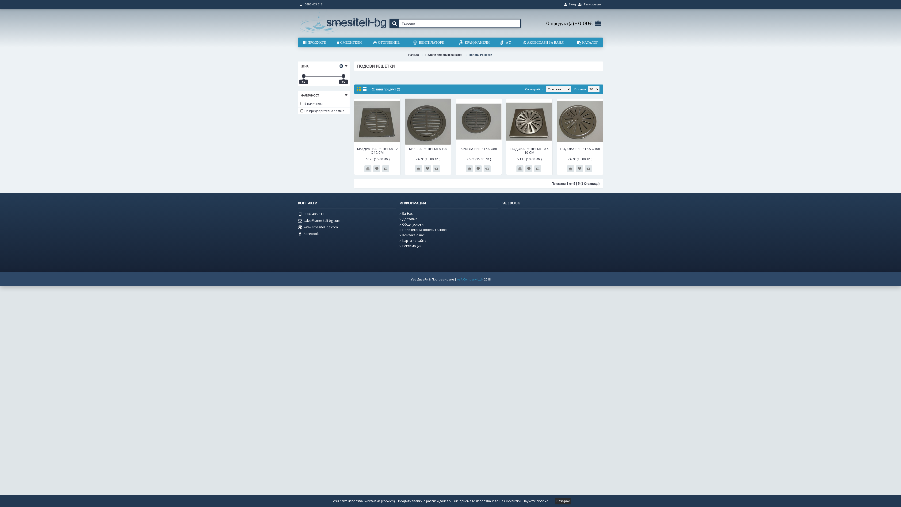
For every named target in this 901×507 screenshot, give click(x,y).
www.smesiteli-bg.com (321, 227)
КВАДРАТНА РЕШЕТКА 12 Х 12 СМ (377, 150)
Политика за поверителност (425, 229)
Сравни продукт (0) (386, 89)
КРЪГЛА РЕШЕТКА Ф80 (479, 148)
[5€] (303, 76)
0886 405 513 (314, 214)
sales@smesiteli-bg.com (322, 220)
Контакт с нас (413, 235)
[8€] (343, 76)
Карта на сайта (414, 240)
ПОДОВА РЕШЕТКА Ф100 (580, 148)
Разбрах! (563, 501)
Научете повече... (536, 501)
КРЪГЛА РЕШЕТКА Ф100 (428, 148)
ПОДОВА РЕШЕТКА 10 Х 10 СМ (529, 150)
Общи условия (413, 224)
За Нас (407, 213)
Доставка (409, 219)
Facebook (311, 233)
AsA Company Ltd (469, 279)
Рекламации (411, 246)
